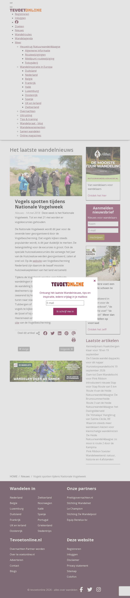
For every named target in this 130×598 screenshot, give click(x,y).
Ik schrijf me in (65, 311)
